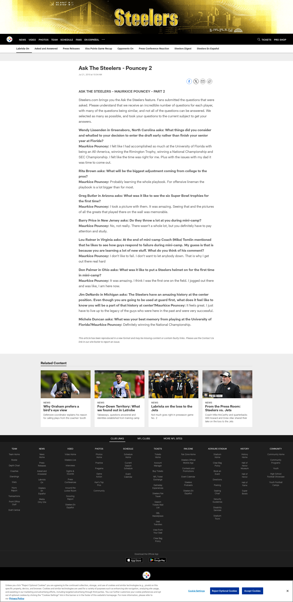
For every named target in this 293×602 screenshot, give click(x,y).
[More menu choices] (103, 39)
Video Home (70, 454)
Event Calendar (188, 476)
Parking (217, 485)
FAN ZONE (188, 448)
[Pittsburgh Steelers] (146, 576)
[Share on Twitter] (196, 83)
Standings (14, 476)
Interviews (70, 465)
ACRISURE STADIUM (217, 448)
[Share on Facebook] (189, 83)
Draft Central (14, 510)
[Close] (287, 591)
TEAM (14, 448)
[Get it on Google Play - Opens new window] (157, 561)
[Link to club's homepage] (9, 39)
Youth (276, 468)
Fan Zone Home (188, 454)
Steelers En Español (42, 491)
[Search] (259, 39)
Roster (14, 460)
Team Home (14, 454)
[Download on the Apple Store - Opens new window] (134, 560)
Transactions (14, 496)
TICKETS (158, 448)
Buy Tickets (158, 471)
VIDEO (70, 448)
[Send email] (203, 83)
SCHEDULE (128, 448)
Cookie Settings (196, 590)
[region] (146, 591)
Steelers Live (70, 460)
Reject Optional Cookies (224, 590)
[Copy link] (209, 81)
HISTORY (244, 448)
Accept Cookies (252, 590)
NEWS (42, 448)
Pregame (99, 468)
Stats (14, 482)
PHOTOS (99, 448)
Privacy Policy (16, 598)
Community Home (275, 454)
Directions (217, 479)
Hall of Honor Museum (245, 466)
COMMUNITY (276, 448)
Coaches (14, 471)
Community (99, 490)
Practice (99, 463)
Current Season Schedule (128, 466)
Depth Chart (14, 465)
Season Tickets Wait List (157, 505)
